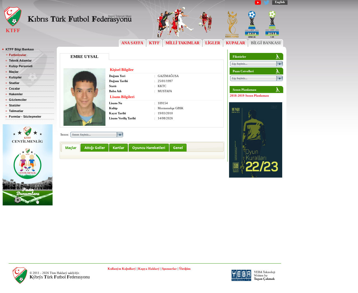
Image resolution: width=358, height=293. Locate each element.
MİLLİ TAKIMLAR (182, 43)
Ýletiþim (184, 268)
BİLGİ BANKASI (266, 43)
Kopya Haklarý (149, 268)
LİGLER (212, 43)
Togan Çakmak (264, 278)
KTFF (154, 43)
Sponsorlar (169, 268)
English (280, 2)
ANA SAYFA (132, 43)
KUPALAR (235, 43)
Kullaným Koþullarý (122, 268)
